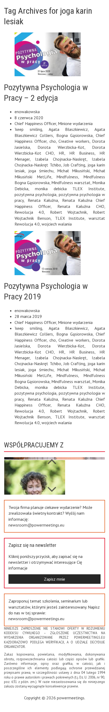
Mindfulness (67, 176)
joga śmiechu (40, 170)
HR (61, 153)
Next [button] (51, 458)
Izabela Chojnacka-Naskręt (60, 159)
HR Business (81, 153)
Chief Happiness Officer (35, 123)
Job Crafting (74, 165)
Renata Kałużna (43, 200)
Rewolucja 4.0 (29, 212)
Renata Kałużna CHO (81, 206)
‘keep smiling (28, 129)
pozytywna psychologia (35, 194)
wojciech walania (57, 224)
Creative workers (73, 141)
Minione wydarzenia (75, 123)
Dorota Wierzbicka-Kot (61, 147)
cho (52, 141)
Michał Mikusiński (73, 170)
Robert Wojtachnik (68, 212)
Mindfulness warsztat (70, 182)
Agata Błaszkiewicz (68, 129)
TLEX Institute (69, 218)
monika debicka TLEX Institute (69, 188)
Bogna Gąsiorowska (74, 135)
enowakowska (27, 111)
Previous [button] (51, 486)
